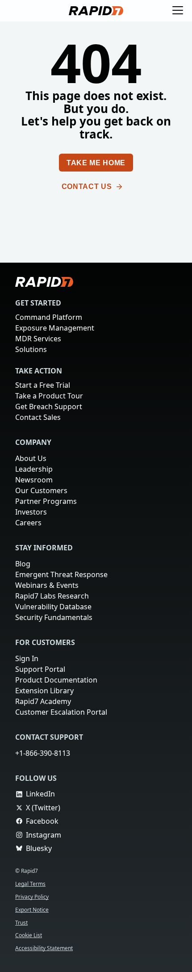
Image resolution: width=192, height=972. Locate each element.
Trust (22, 922)
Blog (22, 563)
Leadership (33, 469)
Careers (28, 522)
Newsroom (34, 479)
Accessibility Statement (46, 948)
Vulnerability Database (53, 606)
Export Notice (33, 909)
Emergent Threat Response (62, 574)
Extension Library (45, 690)
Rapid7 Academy (43, 701)
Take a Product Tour (50, 395)
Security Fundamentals (54, 617)
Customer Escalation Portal (61, 712)
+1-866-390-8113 (44, 753)
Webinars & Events (47, 585)
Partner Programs (46, 501)
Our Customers (41, 490)
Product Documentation (55, 679)
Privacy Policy (33, 896)
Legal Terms (31, 883)
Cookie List (30, 935)
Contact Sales (38, 417)
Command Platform (48, 317)
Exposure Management (54, 327)
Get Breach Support (49, 406)
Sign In (27, 658)
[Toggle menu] (177, 10)
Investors (31, 511)
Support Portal (40, 669)
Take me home (96, 163)
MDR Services (39, 338)
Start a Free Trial (44, 385)
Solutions (31, 349)
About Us (31, 458)
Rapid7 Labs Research (53, 595)
